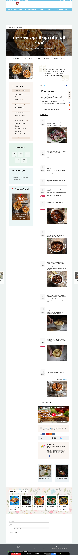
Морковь (16, 99)
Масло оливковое (18, 128)
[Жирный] (14, 528)
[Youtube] (70, 0)
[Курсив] (16, 528)
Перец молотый (18, 133)
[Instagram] (66, 0)
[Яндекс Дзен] (63, 0)
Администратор (65, 438)
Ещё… (53, 9)
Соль (16, 131)
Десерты (47, 9)
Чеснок (16, 110)
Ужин (25, 491)
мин (49, 553)
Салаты (10, 9)
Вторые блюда (31, 9)
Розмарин (17, 104)
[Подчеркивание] (17, 528)
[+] (22, 528)
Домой (10, 27)
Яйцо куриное (17, 125)
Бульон (16, 118)
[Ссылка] (20, 528)
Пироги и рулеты (19, 27)
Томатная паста (18, 112)
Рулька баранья (18, 94)
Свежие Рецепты (65, 379)
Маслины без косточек (19, 120)
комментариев (46, 438)
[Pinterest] (67, 0)
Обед (22, 491)
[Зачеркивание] (19, 528)
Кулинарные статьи (61, 9)
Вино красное (17, 115)
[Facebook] (64, 0)
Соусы (20, 9)
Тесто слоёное (17, 123)
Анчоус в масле (18, 107)
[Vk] (60, 0)
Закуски (15, 9)
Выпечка (40, 9)
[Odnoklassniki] (61, 0)
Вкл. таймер (54, 553)
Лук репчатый (17, 96)
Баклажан (17, 102)
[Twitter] (69, 0)
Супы (25, 9)
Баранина (14, 176)
